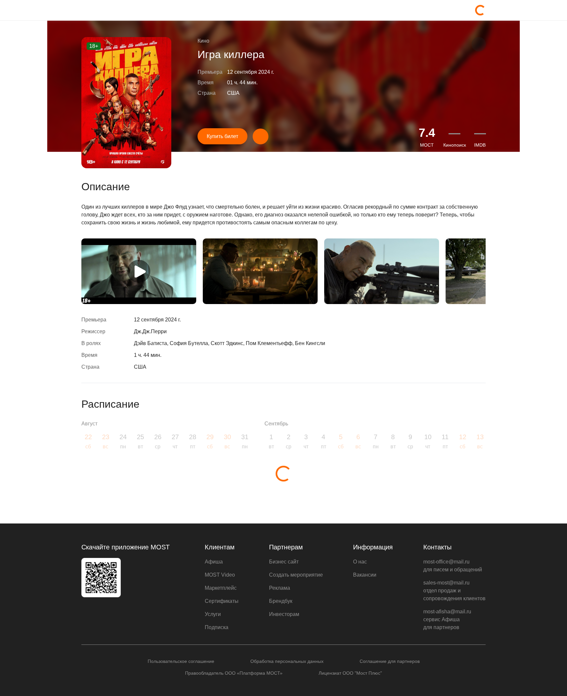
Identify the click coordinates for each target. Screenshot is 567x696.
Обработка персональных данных (287, 661)
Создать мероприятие (296, 575)
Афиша (214, 561)
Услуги (213, 614)
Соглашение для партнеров (390, 661)
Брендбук (280, 601)
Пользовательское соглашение (181, 661)
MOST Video (220, 575)
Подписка (216, 627)
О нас (360, 561)
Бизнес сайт (284, 561)
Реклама (279, 588)
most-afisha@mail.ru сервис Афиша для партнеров (447, 619)
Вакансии (364, 575)
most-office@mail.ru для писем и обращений (452, 565)
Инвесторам (284, 614)
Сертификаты (222, 601)
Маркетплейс (221, 588)
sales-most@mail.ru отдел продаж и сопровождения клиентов (454, 590)
